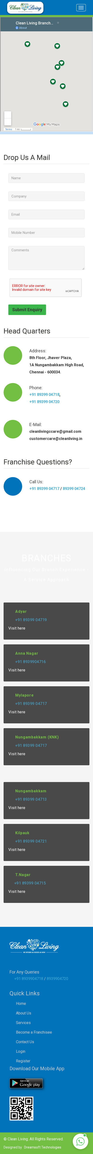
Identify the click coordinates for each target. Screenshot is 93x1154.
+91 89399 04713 (31, 799)
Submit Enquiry (27, 309)
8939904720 (57, 978)
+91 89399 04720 (44, 402)
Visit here (17, 628)
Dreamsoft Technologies (42, 1147)
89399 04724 (73, 488)
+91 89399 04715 (30, 883)
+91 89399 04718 (44, 394)
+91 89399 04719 (30, 620)
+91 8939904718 (28, 978)
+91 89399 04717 (44, 488)
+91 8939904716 (30, 661)
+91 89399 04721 (30, 841)
